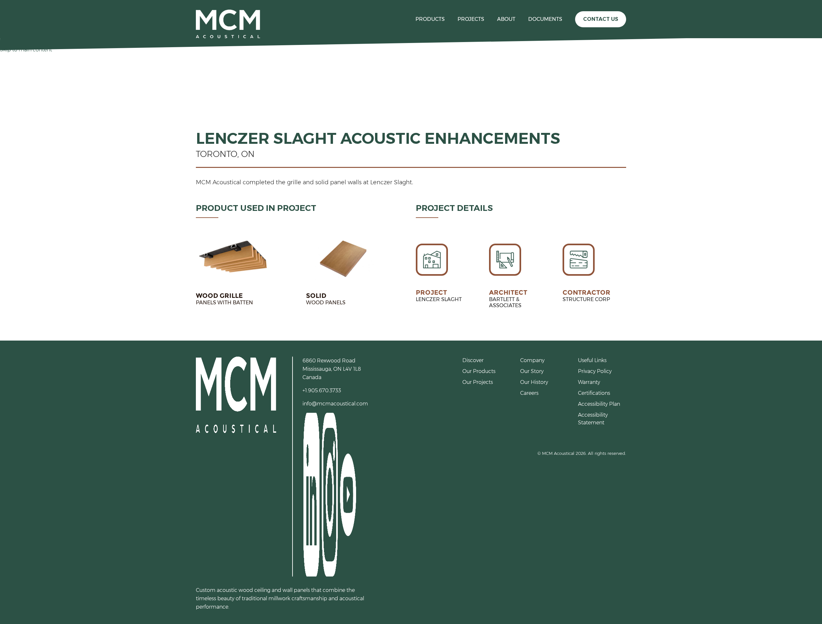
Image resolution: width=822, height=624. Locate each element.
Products (430, 19)
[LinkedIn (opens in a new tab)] (310, 494)
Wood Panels (325, 302)
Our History (534, 382)
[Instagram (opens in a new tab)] (329, 494)
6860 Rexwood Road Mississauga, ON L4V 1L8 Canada (331, 369)
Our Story (532, 371)
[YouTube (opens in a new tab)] (347, 494)
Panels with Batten (224, 302)
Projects (471, 19)
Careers (529, 393)
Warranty (589, 382)
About (506, 19)
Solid (316, 295)
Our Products (478, 371)
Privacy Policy (595, 371)
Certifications (594, 393)
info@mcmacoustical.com (335, 404)
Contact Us (600, 19)
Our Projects (477, 382)
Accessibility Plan (599, 404)
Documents (545, 19)
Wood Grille (219, 295)
